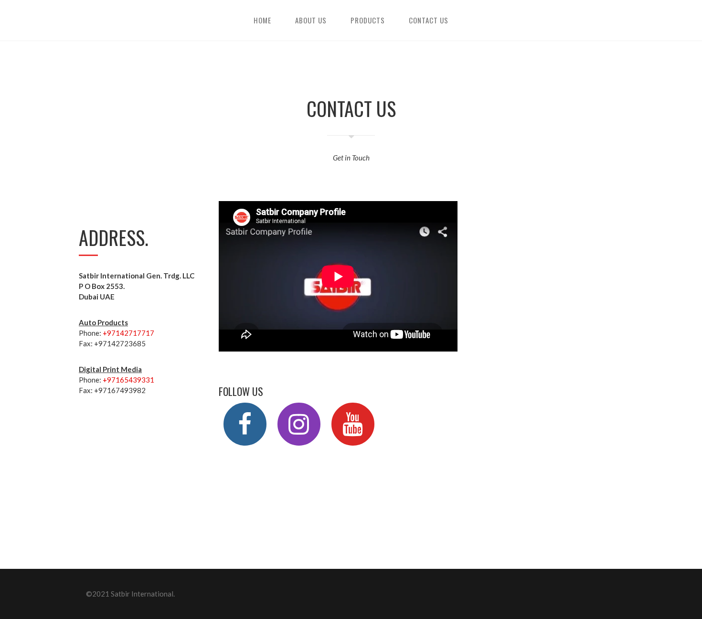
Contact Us (428, 20)
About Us (311, 20)
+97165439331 (128, 379)
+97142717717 (128, 333)
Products (368, 20)
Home (262, 20)
